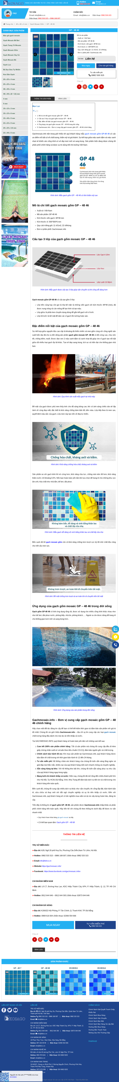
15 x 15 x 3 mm (9, 108)
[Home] (13, 3)
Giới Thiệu (58, 3)
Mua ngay (86, 66)
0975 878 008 (41, 1069)
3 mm (5, 99)
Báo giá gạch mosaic (11, 35)
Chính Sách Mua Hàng (97, 1015)
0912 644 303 (54, 1031)
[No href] (15, 157)
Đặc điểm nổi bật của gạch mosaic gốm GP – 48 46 (56, 121)
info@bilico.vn (101, 4)
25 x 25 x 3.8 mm (9, 128)
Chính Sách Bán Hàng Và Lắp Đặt (101, 1024)
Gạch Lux (7, 65)
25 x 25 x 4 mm (9, 84)
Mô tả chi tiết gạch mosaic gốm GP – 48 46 (53, 116)
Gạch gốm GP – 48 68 (66, 822)
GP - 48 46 (51, 24)
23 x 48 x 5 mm (9, 133)
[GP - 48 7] (17, 982)
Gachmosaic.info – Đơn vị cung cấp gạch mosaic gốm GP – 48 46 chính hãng (65, 127)
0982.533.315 (85, 4)
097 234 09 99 (41, 1043)
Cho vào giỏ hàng (106, 66)
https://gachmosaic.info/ (51, 866)
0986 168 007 (53, 1016)
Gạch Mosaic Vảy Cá (11, 55)
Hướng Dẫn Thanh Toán (97, 1030)
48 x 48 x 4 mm (21, 24)
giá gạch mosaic (62, 817)
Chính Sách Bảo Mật (96, 1021)
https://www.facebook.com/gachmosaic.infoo (62, 871)
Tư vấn (32, 12)
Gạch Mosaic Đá (9, 60)
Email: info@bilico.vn (37, 15)
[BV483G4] (101, 982)
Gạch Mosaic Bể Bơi (11, 40)
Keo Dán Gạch (9, 74)
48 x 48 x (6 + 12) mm (11, 94)
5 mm (5, 104)
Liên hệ (65, 3)
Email (98, 2)
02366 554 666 (63, 1043)
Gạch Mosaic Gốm (37, 24)
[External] (115, 629)
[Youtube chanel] (15, 1010)
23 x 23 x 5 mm (9, 123)
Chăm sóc (78, 12)
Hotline (83, 2)
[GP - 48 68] (45, 982)
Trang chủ (29, 3)
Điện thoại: (44, 18)
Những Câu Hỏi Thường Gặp (99, 1033)
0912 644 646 (43, 1031)
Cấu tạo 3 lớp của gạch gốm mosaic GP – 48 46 (55, 118)
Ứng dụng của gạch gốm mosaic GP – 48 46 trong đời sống (59, 124)
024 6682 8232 (63, 1055)
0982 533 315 (97, 75)
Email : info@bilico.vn (81, 15)
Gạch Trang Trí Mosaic (12, 45)
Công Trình (50, 3)
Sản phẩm (36, 3)
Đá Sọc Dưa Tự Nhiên (11, 70)
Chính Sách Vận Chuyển (98, 1018)
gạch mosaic (110, 732)
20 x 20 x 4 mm (9, 79)
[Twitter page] (9, 1010)
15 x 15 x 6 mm (9, 113)
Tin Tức (43, 3)
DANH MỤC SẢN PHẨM (13, 31)
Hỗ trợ (13, 13)
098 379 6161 (41, 1055)
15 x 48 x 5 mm (9, 118)
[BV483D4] (73, 982)
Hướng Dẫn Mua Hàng (97, 1027)
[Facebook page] (4, 1010)
